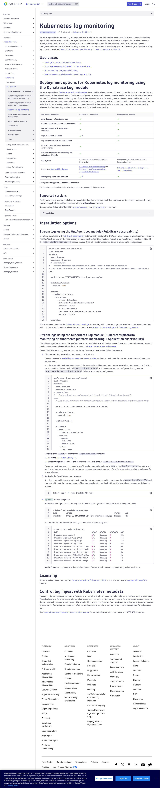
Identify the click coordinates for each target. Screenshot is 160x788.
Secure (6, 230)
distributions (98, 207)
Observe (7, 225)
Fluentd (116, 49)
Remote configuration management (19, 220)
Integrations (11, 158)
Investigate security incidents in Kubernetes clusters (68, 66)
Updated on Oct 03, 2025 (82, 32)
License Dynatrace (11, 267)
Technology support (12, 181)
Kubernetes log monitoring (18, 110)
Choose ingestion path (13, 46)
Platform (7, 27)
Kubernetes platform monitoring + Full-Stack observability (21, 104)
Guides (9, 154)
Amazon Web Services (13, 64)
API (5, 253)
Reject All (123, 778)
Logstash (106, 49)
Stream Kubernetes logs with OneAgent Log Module (115, 327)
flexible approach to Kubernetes (73, 92)
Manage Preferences (104, 778)
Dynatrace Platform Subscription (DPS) (89, 580)
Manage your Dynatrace (13, 263)
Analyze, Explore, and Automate (16, 234)
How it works (11, 149)
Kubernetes (9, 78)
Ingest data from (10, 42)
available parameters (71, 358)
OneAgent (9, 51)
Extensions (9, 55)
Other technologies (12, 177)
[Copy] (150, 249)
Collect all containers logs (77, 324)
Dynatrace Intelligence (12, 32)
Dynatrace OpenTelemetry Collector (85, 49)
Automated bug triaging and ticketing (61, 70)
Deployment (11, 87)
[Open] (34, 18)
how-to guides (90, 358)
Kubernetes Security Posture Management (19, 116)
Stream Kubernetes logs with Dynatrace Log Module (66, 612)
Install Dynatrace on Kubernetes (101, 346)
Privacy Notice (13, 785)
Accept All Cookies (142, 778)
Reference (10, 162)
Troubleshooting (14, 130)
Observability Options (59, 169)
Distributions (13, 126)
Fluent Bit (64, 49)
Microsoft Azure (11, 69)
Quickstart (10, 82)
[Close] (34, 42)
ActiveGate (9, 205)
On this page (46, 13)
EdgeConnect (10, 210)
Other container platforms (15, 172)
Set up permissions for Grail (17, 145)
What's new (8, 23)
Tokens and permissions (17, 121)
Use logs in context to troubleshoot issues (63, 62)
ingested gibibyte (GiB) (137, 580)
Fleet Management (12, 191)
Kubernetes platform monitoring (21, 91)
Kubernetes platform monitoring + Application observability (21, 97)
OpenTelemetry (11, 60)
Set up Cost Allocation (14, 167)
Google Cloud (10, 73)
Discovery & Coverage (13, 196)
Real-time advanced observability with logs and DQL (68, 74)
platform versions (80, 207)
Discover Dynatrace (11, 18)
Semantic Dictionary (12, 248)
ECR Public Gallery (64, 458)
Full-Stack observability (73, 236)
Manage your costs (11, 272)
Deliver (6, 239)
